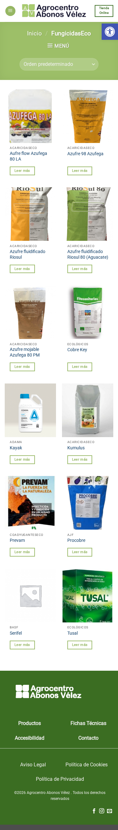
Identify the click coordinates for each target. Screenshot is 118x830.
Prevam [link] (17, 540)
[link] (110, 32)
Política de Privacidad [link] (60, 779)
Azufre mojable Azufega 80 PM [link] (25, 352)
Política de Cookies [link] (86, 765)
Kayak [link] (16, 447)
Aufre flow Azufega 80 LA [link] (28, 156)
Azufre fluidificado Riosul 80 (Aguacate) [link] (87, 254)
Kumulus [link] (76, 447)
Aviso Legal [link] (33, 765)
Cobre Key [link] (77, 349)
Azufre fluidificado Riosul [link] (27, 254)
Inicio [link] (34, 33)
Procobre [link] (76, 540)
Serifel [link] (16, 633)
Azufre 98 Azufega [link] (85, 153)
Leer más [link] (22, 171)
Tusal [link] (72, 633)
